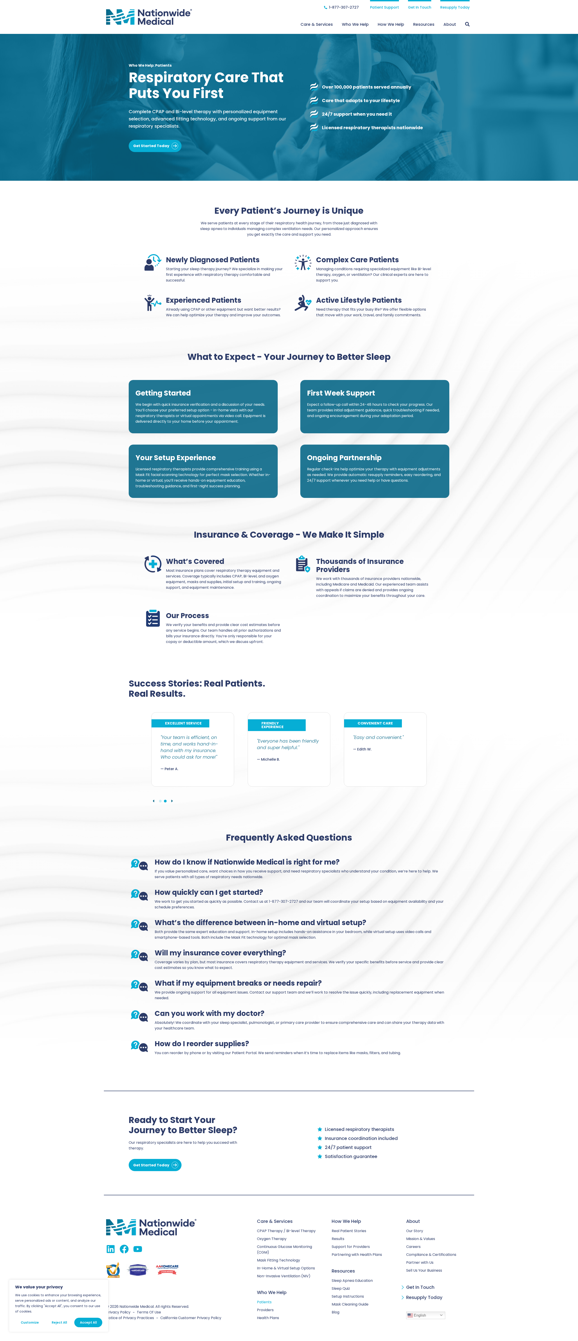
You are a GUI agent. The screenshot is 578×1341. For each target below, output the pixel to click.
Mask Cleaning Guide (350, 1304)
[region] (58, 1306)
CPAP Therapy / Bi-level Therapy (286, 1230)
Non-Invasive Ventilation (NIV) (283, 1276)
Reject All (59, 1322)
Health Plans (268, 1317)
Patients (264, 1302)
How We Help (391, 24)
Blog (335, 1312)
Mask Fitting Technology (278, 1260)
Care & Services (317, 24)
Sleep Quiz (341, 1288)
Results (338, 1238)
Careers (413, 1246)
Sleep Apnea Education (352, 1280)
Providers (265, 1310)
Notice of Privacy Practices (130, 1317)
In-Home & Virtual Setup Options (286, 1268)
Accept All (88, 1322)
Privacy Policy (118, 1312)
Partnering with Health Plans (357, 1254)
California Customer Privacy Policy (190, 1317)
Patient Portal (244, 1052)
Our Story (414, 1230)
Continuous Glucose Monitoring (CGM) (284, 1249)
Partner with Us (420, 1262)
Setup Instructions (348, 1296)
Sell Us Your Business (424, 1270)
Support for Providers (351, 1246)
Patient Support (384, 7)
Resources (423, 24)
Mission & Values (420, 1238)
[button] (153, 801)
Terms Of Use (149, 1312)
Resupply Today (455, 7)
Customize (30, 1322)
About (449, 24)
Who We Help (355, 24)
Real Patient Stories (349, 1230)
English (419, 1315)
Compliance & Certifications (431, 1254)
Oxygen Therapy (272, 1238)
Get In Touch (419, 7)
